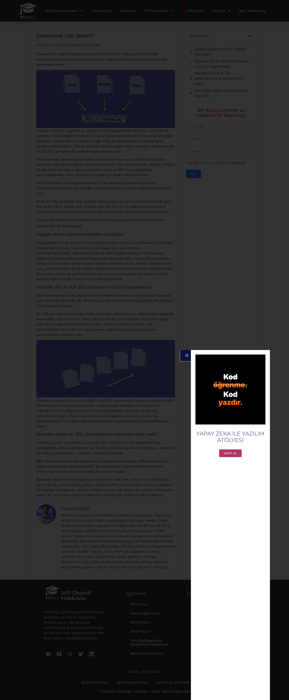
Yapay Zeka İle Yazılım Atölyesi (230, 437)
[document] (144, 350)
